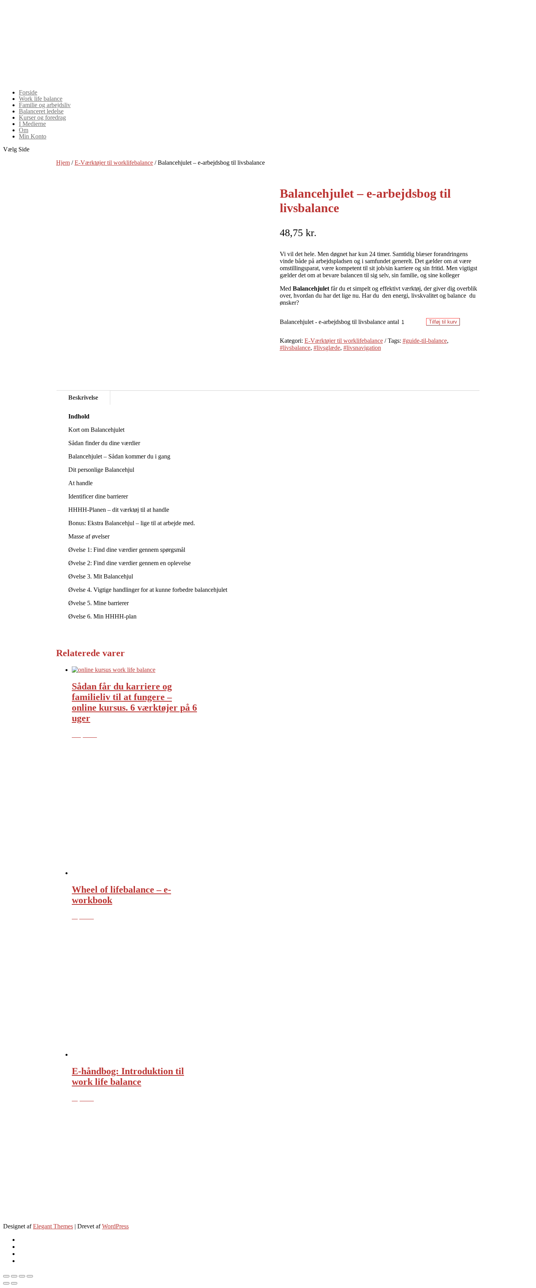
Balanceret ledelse (41, 111)
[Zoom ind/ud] (30, 1276)
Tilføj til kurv (443, 322)
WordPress (115, 1226)
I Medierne (32, 123)
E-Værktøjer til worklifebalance (114, 162)
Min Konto (32, 136)
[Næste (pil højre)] (14, 1283)
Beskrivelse (83, 397)
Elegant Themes (53, 1226)
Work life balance (40, 98)
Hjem (63, 162)
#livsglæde (327, 347)
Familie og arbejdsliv (45, 105)
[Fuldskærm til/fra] (22, 1276)
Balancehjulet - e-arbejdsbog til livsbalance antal (339, 321)
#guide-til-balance (425, 340)
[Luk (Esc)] (6, 1276)
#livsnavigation (362, 347)
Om (23, 130)
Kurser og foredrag (42, 117)
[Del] (14, 1276)
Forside (28, 92)
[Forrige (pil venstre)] (6, 1283)
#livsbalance (295, 347)
